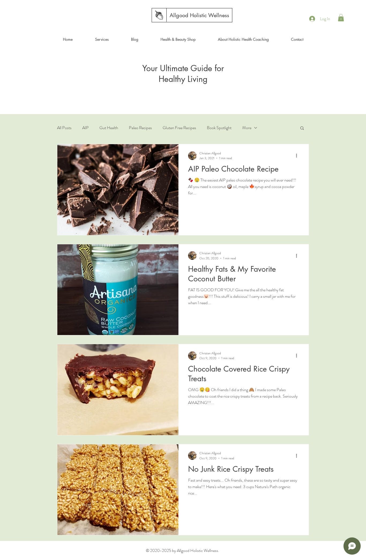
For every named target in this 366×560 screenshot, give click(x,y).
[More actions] (298, 155)
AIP (85, 128)
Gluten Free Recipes (179, 128)
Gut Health (108, 128)
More (246, 128)
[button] (341, 17)
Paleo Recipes (140, 128)
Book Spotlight (219, 128)
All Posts (64, 128)
